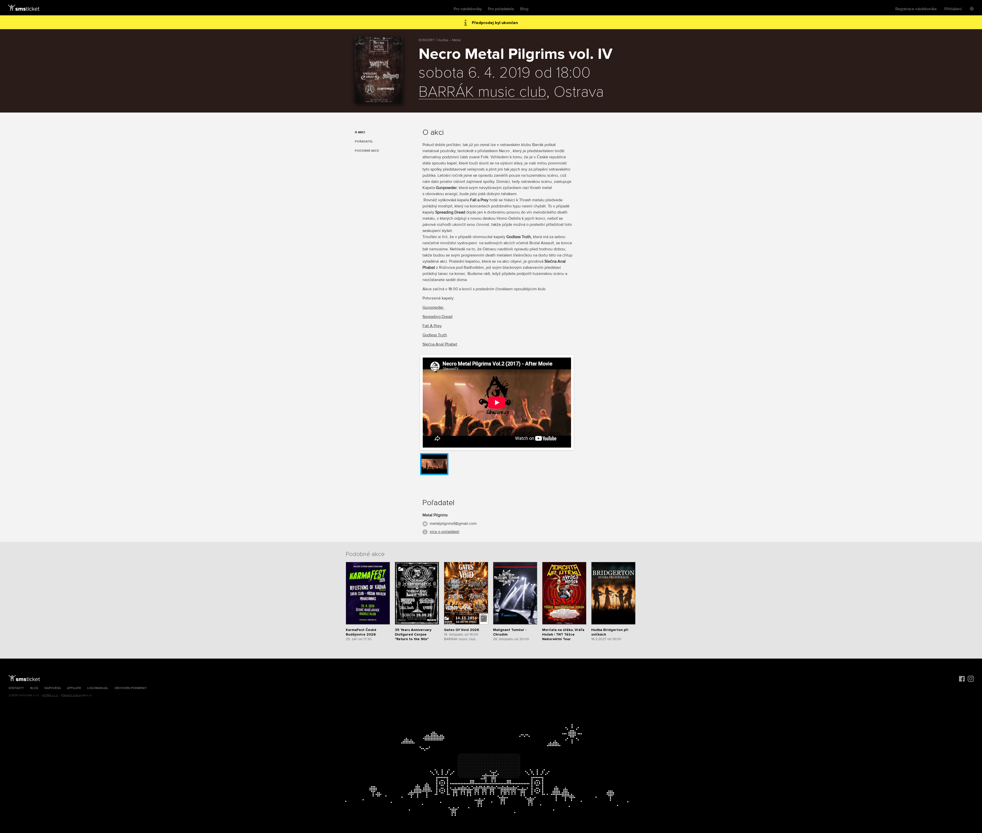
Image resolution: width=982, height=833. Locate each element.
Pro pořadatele (501, 9)
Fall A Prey (432, 325)
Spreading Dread (437, 316)
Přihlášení (953, 9)
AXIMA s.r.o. (50, 695)
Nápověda (52, 688)
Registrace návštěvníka (915, 9)
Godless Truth (434, 335)
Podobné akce (367, 151)
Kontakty (16, 688)
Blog (524, 9)
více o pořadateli (444, 531)
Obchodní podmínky (130, 688)
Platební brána (71, 695)
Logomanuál (97, 688)
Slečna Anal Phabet (439, 344)
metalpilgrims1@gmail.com (453, 523)
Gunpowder (433, 307)
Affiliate (74, 688)
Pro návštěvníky (468, 9)
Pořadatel (364, 141)
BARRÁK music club (482, 92)
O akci (360, 132)
